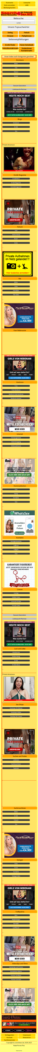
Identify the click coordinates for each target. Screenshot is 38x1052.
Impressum (27, 1035)
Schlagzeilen (9, 1035)
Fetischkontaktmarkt (10, 48)
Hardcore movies (16, 398)
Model (16, 76)
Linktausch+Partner (19, 89)
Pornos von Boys (16, 975)
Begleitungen (16, 919)
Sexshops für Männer (16, 708)
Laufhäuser (16, 928)
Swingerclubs (16, 876)
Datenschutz (19, 1050)
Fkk (19, 278)
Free (16, 386)
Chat (16, 489)
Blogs (20, 119)
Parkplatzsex (27, 36)
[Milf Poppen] (19, 574)
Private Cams (16, 605)
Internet (20, 434)
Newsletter (27, 1037)
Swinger (20, 860)
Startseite (9, 3)
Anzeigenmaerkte (16, 541)
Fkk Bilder (16, 290)
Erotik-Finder (10, 45)
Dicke (16, 243)
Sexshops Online (16, 712)
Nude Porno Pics (19, 1045)
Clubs (16, 286)
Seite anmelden (9, 5)
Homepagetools (16, 438)
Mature (16, 72)
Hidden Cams (16, 597)
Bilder (16, 63)
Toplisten (16, 768)
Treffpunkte (19, 912)
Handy (16, 494)
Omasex (10, 36)
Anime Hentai (16, 234)
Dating (10, 32)
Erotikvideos (16, 665)
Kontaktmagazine (16, 187)
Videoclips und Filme (20, 963)
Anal (16, 230)
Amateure (20, 60)
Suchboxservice (9, 1040)
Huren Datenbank (26, 45)
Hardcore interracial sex (16, 394)
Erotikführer (16, 179)
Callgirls (16, 549)
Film (16, 68)
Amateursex (16, 652)
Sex (16, 131)
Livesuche (27, 3)
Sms (16, 502)
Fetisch (26, 32)
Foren (16, 868)
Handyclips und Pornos (16, 967)
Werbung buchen (9, 8)
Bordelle (16, 923)
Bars (16, 915)
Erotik (16, 127)
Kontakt (9, 1037)
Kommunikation (20, 486)
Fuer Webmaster (20, 330)
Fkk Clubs (16, 295)
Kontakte (16, 498)
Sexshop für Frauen (16, 716)
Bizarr (16, 239)
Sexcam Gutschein (19, 86)
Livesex (20, 589)
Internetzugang (16, 442)
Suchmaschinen (16, 764)
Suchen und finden (20, 756)
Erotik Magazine (20, 175)
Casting (16, 593)
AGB (26, 5)
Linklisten (16, 760)
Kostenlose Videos (16, 971)
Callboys (16, 545)
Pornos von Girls (16, 979)
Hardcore (19, 382)
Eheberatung (16, 656)
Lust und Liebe (19, 649)
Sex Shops (20, 704)
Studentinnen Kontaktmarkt (26, 49)
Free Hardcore (16, 390)
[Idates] (19, 523)
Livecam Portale (16, 601)
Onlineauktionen (16, 446)
